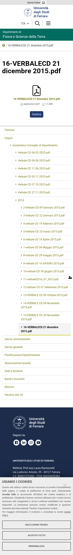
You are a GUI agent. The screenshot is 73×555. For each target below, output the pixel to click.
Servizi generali (14, 347)
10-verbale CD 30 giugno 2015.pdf (43, 271)
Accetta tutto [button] (36, 535)
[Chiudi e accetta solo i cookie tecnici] (65, 485)
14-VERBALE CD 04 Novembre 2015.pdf (40, 305)
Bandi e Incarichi (14, 379)
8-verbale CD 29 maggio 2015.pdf (43, 255)
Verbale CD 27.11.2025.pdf (34, 192)
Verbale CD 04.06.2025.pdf (34, 160)
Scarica (36, 114)
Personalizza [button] (36, 546)
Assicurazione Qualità (18, 363)
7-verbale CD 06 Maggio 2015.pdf (43, 247)
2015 (3, 46)
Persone (9, 130)
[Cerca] (37, 23)
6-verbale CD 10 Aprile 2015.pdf (42, 239)
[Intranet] (44, 2)
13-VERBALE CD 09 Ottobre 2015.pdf (45, 295)
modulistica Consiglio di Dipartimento (35, 145)
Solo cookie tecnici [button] (36, 524)
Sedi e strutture (14, 371)
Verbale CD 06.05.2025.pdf (34, 152)
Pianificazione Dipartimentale (22, 355)
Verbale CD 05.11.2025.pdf (34, 176)
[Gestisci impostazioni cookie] (70, 278)
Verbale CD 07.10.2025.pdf (34, 184)
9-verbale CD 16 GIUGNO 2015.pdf (43, 263)
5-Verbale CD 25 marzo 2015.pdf (42, 231)
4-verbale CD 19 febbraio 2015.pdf (43, 223)
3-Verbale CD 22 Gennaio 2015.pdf (44, 215)
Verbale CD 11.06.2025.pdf (34, 168)
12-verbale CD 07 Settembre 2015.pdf (45, 287)
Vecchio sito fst (14, 394)
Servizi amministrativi (18, 339)
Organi (9, 138)
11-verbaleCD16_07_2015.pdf (41, 279)
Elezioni (9, 386)
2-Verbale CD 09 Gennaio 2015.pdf (44, 207)
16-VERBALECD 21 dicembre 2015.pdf (36, 99)
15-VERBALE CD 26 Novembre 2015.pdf (40, 317)
